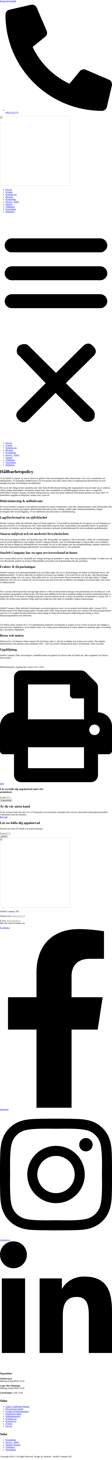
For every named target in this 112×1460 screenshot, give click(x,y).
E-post (3, 797)
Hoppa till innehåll (8, 1)
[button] (56, 327)
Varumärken (10, 209)
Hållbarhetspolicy (13, 1416)
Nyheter (8, 192)
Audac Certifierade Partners (17, 1406)
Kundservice (10, 1421)
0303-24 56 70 (18, 916)
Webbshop (10, 212)
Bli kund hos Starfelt (14, 1409)
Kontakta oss (11, 194)
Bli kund (9, 197)
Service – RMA (12, 202)
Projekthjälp (10, 199)
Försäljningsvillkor (13, 1414)
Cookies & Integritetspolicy (17, 1411)
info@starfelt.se (13, 921)
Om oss (8, 189)
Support (8, 204)
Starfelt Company (13, 1445)
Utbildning (10, 207)
